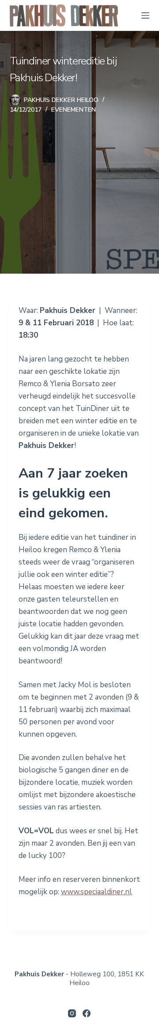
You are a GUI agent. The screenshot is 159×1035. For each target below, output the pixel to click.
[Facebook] (87, 1013)
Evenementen (73, 109)
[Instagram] (72, 1013)
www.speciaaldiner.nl (96, 892)
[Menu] (145, 15)
